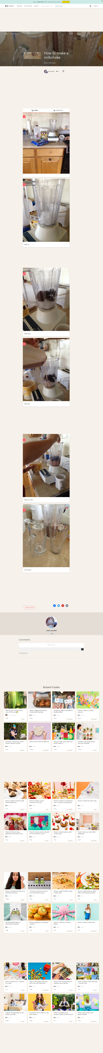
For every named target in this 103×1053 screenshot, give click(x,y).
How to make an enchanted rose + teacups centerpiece (63, 801)
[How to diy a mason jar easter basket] (87, 1002)
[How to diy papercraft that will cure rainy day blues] (39, 971)
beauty (22, 899)
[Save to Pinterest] (62, 605)
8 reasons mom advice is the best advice (39, 1013)
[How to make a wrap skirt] (87, 911)
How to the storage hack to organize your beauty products (63, 983)
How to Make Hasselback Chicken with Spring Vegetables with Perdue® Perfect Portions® (38, 713)
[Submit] (90, 6)
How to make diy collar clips (87, 801)
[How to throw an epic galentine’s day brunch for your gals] (15, 821)
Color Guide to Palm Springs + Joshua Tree (87, 982)
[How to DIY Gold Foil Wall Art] (39, 731)
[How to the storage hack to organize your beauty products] (63, 971)
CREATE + (36, 6)
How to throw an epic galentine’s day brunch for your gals (14, 833)
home (95, 750)
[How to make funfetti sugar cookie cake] (63, 880)
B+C (35, 715)
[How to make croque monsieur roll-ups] (39, 790)
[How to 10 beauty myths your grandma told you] (15, 880)
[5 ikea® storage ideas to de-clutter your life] (15, 1002)
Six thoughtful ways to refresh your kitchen (13, 923)
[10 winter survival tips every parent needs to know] (15, 731)
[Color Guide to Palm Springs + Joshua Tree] (87, 971)
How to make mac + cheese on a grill (14, 982)
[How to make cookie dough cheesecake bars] (15, 790)
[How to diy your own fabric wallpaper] (87, 821)
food (23, 719)
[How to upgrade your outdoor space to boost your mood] (63, 1002)
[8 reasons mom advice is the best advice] (39, 1002)
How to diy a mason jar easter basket (85, 1013)
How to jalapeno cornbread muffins (38, 923)
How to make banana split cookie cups (62, 833)
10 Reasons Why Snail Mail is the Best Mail (63, 711)
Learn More (66, 1)
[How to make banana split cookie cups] (63, 821)
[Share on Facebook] (54, 605)
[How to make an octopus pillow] (63, 911)
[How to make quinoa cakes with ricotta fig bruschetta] (87, 880)
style (95, 809)
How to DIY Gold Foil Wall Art (39, 741)
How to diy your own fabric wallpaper (87, 833)
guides (13, 33)
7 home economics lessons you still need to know (38, 892)
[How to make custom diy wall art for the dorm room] (39, 821)
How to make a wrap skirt (86, 922)
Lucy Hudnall (13, 715)
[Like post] (63, 71)
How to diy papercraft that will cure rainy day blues (38, 982)
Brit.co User (51, 71)
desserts (22, 809)
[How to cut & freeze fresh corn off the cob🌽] (15, 700)
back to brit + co (47, 6)
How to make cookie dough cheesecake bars (14, 801)
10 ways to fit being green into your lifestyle (86, 742)
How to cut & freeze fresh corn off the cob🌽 (14, 711)
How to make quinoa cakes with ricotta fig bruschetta (87, 892)
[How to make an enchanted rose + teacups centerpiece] (63, 790)
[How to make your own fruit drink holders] (63, 731)
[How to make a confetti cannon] (87, 700)
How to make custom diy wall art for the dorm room (39, 833)
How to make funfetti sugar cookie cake (63, 892)
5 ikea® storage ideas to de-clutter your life (14, 1013)
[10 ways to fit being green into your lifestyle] (87, 731)
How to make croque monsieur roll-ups (36, 801)
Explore (7, 33)
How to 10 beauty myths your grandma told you (15, 892)
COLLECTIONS (28, 6)
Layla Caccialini (51, 630)
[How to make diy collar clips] (87, 790)
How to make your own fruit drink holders (63, 742)
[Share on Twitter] (58, 605)
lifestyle (22, 750)
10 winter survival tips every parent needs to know (14, 742)
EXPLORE (19, 6)
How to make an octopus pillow (62, 923)
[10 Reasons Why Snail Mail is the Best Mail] (63, 700)
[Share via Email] (67, 605)
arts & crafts (69, 719)
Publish (82, 649)
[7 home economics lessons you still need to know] (39, 880)
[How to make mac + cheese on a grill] (15, 971)
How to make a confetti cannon (86, 711)
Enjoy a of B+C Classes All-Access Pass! (47, 2)
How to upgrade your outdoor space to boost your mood (63, 1014)
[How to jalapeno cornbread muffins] (39, 911)
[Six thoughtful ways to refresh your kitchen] (15, 911)
